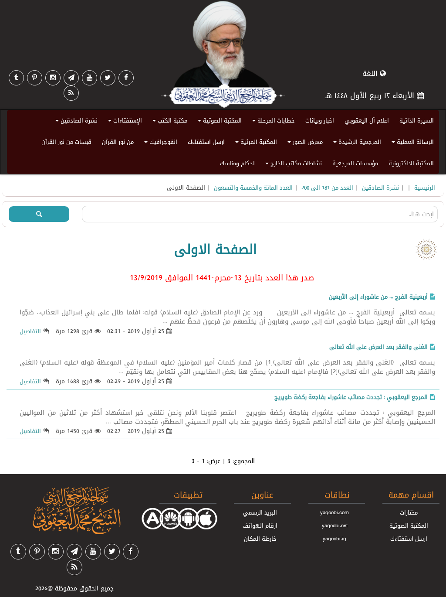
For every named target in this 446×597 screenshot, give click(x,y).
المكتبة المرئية (255, 143)
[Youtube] (89, 77)
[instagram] (53, 77)
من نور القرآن (118, 141)
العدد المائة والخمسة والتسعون (253, 187)
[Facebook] (126, 77)
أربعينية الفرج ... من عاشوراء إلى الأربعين (378, 296)
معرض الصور (304, 143)
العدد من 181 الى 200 (327, 187)
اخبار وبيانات (319, 120)
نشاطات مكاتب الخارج (292, 165)
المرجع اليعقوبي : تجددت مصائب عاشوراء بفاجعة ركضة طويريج (351, 397)
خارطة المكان (260, 538)
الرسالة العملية (411, 143)
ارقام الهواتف (260, 525)
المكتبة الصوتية (218, 122)
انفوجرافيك (159, 143)
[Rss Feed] (71, 93)
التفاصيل (30, 331)
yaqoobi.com (334, 512)
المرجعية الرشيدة (356, 143)
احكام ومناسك (237, 163)
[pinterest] (34, 77)
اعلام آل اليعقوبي (367, 120)
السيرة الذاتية (416, 120)
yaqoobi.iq (334, 538)
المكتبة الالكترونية (411, 163)
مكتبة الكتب (168, 122)
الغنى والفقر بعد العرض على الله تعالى (378, 346)
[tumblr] (16, 77)
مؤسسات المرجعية (355, 163)
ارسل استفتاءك (206, 141)
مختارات (409, 512)
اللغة (371, 73)
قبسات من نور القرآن (66, 141)
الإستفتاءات (123, 122)
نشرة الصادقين (75, 122)
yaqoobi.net (335, 525)
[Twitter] (107, 77)
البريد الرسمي (260, 512)
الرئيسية (424, 187)
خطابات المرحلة (272, 122)
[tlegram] (71, 77)
